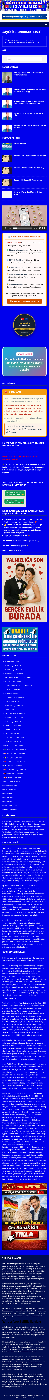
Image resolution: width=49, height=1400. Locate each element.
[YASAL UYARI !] (7, 146)
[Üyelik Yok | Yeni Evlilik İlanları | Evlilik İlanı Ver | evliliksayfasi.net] (24, 10)
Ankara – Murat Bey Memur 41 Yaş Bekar (28, 193)
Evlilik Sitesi (7, 802)
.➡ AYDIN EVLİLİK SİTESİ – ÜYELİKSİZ (16, 678)
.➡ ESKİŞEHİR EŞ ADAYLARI (13, 698)
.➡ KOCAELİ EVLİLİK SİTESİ (12, 718)
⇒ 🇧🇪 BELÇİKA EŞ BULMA (12, 758)
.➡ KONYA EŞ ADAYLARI (11, 721)
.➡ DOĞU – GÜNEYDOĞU (12, 689)
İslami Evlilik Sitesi (9, 805)
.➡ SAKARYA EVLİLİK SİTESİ (12, 741)
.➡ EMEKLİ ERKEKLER (10, 693)
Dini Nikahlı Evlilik (9, 785)
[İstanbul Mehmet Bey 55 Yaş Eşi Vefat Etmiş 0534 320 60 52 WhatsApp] (7, 104)
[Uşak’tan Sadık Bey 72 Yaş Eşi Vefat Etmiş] (7, 116)
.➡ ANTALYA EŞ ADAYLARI (12, 673)
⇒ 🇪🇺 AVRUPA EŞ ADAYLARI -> (14, 750)
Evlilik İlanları (7, 793)
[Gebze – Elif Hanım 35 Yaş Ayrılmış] (7, 182)
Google (26, 971)
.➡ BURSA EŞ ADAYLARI (11, 681)
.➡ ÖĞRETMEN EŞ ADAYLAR (13, 738)
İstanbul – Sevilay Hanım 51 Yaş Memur (30, 156)
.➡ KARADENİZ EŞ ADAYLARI (13, 713)
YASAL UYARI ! (20, 143)
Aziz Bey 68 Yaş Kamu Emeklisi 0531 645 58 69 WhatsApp (30, 74)
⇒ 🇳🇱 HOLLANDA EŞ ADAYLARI (14, 770)
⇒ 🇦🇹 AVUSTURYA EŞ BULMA (13, 753)
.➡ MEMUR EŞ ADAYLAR (11, 725)
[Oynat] (5, 228)
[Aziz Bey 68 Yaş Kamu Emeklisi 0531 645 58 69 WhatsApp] (7, 77)
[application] (24, 217)
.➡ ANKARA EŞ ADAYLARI (12, 669)
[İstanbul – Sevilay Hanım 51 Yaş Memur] (7, 158)
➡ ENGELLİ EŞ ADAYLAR (11, 782)
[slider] (22, 228)
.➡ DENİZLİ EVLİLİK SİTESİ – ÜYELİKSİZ (17, 686)
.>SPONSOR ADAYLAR (10, 661)
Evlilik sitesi (31, 1067)
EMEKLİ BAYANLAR (9, 790)
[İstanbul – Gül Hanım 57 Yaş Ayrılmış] (7, 170)
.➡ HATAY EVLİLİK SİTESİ (11, 701)
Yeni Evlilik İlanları (9, 810)
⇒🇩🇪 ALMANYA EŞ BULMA (12, 773)
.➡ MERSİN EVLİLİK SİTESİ (12, 730)
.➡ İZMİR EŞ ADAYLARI (11, 710)
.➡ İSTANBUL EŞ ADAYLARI (12, 706)
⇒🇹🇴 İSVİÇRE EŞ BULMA (11, 778)
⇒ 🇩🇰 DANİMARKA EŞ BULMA (13, 761)
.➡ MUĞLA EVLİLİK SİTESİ (12, 733)
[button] (45, 24)
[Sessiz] (40, 228)
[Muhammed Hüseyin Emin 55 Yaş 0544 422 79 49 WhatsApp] (7, 91)
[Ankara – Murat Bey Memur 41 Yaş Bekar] (7, 194)
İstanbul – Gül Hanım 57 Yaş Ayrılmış (29, 168)
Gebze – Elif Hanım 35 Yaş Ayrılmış (28, 180)
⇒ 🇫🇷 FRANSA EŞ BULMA (12, 765)
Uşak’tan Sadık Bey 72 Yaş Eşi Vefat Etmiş (28, 114)
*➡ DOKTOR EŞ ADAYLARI (12, 745)
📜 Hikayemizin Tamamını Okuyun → (24, 301)
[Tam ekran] (43, 228)
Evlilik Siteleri (7, 798)
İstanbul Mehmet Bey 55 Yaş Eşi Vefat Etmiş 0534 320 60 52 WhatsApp (29, 102)
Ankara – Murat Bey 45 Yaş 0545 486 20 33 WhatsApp (30, 126)
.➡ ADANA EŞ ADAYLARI (11, 666)
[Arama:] (24, 59)
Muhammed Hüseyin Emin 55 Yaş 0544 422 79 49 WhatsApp (30, 90)
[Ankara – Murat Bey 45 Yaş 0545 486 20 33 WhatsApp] (7, 128)
